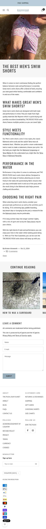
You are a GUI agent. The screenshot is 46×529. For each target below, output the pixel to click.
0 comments (13, 251)
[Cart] (42, 10)
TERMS (5, 439)
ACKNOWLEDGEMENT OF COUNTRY (12, 425)
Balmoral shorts (10, 213)
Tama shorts (31, 222)
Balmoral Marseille (15, 156)
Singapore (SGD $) (10, 473)
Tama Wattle (7, 153)
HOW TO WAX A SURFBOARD (17, 312)
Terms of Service (21, 336)
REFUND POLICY (8, 431)
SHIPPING (28, 401)
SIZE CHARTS (30, 413)
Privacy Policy (7, 336)
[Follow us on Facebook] (27, 430)
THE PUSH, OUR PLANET (11, 397)
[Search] (8, 10)
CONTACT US (7, 413)
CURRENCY (7, 443)
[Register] (36, 464)
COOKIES (6, 448)
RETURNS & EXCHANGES (34, 397)
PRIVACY (6, 435)
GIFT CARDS (29, 405)
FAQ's (4, 409)
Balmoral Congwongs (30, 150)
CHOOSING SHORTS (32, 409)
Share (5, 256)
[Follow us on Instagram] (32, 430)
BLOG (5, 405)
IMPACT (5, 401)
